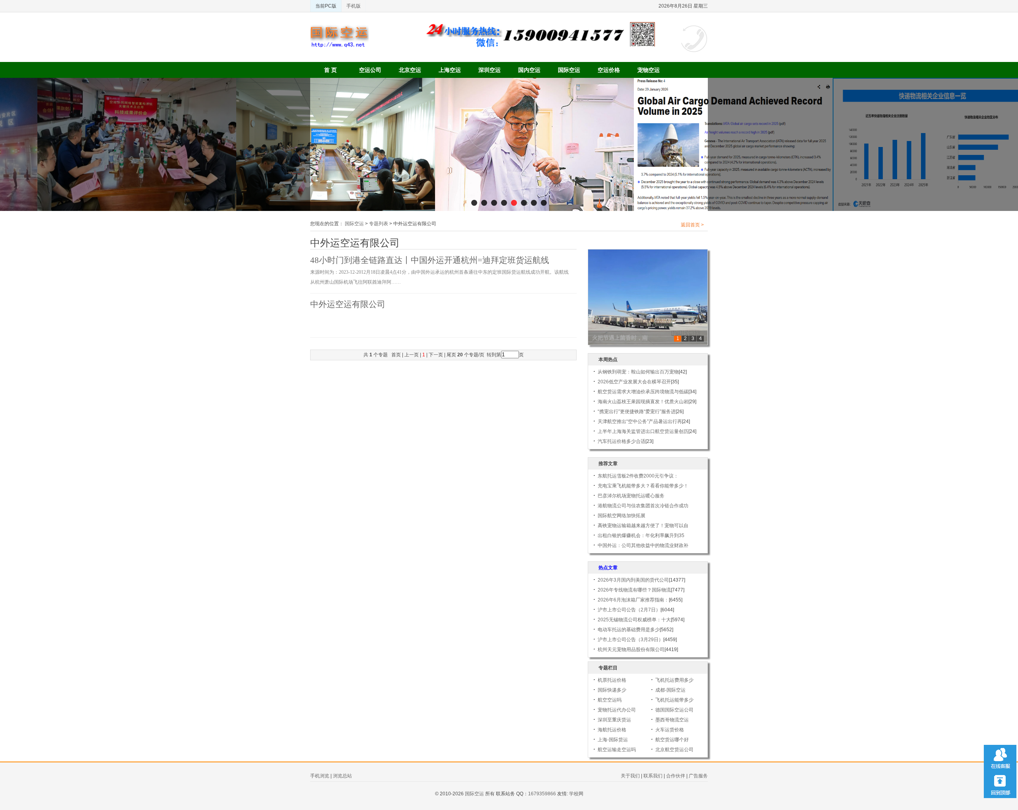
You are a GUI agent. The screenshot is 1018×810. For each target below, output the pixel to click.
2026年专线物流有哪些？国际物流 (634, 590)
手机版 (353, 6)
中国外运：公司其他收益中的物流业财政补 (643, 545)
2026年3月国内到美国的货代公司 (633, 580)
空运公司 (370, 70)
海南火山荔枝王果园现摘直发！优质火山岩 (643, 401)
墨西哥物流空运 (672, 720)
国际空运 (569, 70)
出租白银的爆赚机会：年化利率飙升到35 (641, 535)
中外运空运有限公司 (347, 304)
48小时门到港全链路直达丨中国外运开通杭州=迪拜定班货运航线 (429, 260)
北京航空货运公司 (674, 749)
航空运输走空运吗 (617, 749)
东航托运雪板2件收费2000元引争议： (638, 476)
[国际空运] (339, 28)
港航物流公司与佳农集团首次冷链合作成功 (643, 505)
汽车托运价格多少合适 (621, 441)
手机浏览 (319, 776)
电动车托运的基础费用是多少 (629, 629)
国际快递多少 (612, 690)
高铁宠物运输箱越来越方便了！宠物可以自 (643, 525)
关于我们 (630, 776)
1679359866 (542, 793)
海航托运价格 (612, 730)
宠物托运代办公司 (617, 710)
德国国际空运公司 (674, 710)
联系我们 (652, 776)
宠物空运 (648, 70)
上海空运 (450, 70)
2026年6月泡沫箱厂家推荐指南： (633, 600)
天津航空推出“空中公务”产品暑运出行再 (640, 421)
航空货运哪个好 (672, 739)
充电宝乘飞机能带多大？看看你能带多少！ (643, 486)
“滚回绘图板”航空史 (617, 337)
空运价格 (609, 70)
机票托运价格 (612, 680)
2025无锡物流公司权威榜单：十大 (634, 619)
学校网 (576, 793)
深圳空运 (489, 70)
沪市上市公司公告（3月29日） (630, 639)
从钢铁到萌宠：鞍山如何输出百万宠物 (638, 372)
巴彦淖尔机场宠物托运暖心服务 (631, 496)
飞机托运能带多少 (674, 700)
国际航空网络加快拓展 (621, 515)
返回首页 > (692, 225)
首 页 (330, 70)
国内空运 (529, 70)
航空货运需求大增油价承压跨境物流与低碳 (643, 391)
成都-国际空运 (670, 690)
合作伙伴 (675, 776)
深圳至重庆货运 (614, 720)
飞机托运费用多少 (674, 680)
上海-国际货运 (613, 739)
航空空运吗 (610, 700)
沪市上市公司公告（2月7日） (629, 610)
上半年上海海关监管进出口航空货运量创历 (643, 431)
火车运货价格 (669, 730)
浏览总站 (342, 776)
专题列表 (378, 223)
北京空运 (410, 70)
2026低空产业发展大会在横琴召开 (634, 382)
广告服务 (698, 776)
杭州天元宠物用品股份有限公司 (631, 649)
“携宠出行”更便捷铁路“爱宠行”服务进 (637, 411)
